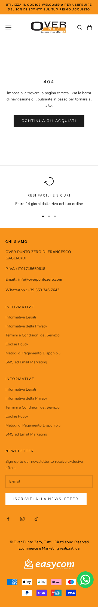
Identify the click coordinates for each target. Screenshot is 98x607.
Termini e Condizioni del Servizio (32, 335)
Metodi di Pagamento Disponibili (32, 353)
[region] (49, 191)
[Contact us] (85, 579)
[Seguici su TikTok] (36, 519)
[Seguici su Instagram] (22, 519)
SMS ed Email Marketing (26, 362)
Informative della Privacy (26, 326)
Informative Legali (20, 317)
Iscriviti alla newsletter (46, 498)
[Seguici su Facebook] (8, 519)
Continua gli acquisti (49, 120)
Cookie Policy (16, 344)
